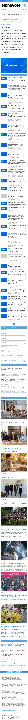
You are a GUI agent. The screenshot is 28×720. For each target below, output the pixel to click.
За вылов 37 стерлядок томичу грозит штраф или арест (17, 297)
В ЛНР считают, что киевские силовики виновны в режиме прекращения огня (16, 162)
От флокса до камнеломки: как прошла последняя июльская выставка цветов (13, 627)
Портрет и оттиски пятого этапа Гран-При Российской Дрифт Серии (14, 595)
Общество (5, 16)
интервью (3, 561)
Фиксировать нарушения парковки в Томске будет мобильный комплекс (15, 250)
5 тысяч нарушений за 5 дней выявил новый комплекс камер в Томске (17, 209)
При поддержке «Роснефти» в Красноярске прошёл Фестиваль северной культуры (14, 530)
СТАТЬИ (4, 397)
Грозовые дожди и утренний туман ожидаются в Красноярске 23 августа (14, 651)
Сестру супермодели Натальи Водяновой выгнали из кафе (17, 290)
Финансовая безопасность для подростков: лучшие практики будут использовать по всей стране (13, 348)
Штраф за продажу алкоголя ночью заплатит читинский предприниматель (16, 95)
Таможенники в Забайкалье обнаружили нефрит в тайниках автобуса (17, 234)
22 (6, 323)
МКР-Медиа (9, 12)
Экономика (11, 16)
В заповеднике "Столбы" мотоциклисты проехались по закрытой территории (17, 189)
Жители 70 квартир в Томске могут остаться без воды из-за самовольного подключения (17, 86)
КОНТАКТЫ (10, 671)
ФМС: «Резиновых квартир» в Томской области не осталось (17, 203)
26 (16, 323)
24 (11, 323)
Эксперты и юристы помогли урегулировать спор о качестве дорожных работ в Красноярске (13, 503)
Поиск (24, 9)
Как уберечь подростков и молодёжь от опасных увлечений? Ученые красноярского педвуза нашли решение (13, 340)
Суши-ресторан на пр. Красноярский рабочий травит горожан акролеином (17, 316)
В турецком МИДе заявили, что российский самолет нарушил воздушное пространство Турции (17, 136)
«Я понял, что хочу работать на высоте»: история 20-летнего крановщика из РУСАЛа (14, 564)
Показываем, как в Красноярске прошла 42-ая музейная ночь (13, 374)
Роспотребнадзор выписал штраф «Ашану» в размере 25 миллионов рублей (16, 181)
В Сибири (5, 14)
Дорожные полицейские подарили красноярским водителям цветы (15, 196)
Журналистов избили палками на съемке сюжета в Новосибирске (11, 369)
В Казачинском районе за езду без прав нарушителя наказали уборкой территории (17, 227)
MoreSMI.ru (22, 712)
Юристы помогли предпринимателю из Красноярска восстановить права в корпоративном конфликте (13, 450)
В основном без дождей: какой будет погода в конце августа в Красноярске (14, 663)
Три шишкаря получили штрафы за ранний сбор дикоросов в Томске (15, 266)
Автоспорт (3, 592)
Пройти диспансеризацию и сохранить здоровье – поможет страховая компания (13, 423)
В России (15, 14)
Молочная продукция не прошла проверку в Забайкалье (17, 125)
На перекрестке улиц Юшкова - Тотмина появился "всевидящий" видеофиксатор (17, 272)
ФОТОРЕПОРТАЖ (7, 364)
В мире (10, 14)
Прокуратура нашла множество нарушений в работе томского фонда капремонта (11, 22)
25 (14, 323)
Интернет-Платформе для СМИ (14, 712)
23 (9, 323)
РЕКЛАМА (19, 671)
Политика (20, 14)
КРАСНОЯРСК (9, 1)
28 (21, 323)
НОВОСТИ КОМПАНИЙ (9, 327)
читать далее (4, 55)
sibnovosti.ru (13, 683)
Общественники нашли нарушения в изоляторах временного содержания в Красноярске (15, 281)
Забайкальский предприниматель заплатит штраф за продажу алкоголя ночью (16, 116)
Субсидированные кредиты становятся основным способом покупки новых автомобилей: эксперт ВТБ (13, 344)
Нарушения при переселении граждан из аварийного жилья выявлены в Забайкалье (17, 171)
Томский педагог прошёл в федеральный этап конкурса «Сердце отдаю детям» (12, 655)
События (3, 624)
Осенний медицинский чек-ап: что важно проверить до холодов (13, 476)
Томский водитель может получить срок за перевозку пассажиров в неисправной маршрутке (16, 108)
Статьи (3, 12)
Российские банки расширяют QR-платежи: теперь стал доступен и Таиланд (12, 331)
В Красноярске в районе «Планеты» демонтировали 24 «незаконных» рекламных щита (17, 79)
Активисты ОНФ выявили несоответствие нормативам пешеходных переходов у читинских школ (16, 217)
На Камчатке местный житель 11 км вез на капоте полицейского (17, 154)
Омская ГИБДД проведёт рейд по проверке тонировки (17, 303)
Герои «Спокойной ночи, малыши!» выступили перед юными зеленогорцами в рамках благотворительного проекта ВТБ (13, 361)
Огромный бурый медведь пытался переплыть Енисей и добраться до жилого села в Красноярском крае (12, 645)
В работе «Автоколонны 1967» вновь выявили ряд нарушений (17, 309)
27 (18, 323)
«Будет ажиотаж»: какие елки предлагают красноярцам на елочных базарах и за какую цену (13, 380)
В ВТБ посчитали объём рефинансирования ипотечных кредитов (12, 352)
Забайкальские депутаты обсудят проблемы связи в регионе (15, 145)
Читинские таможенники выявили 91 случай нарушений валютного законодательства (17, 256)
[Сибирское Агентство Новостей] (14, 5)
